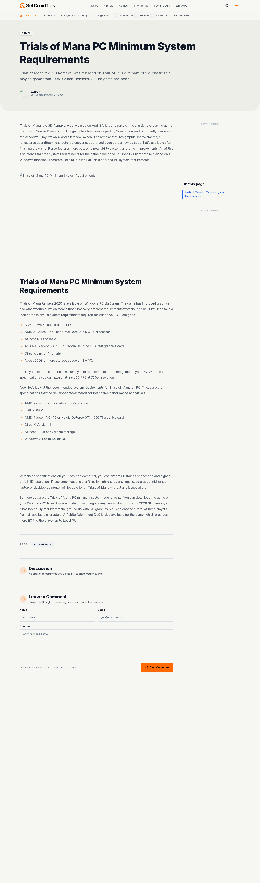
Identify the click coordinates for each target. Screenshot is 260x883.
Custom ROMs (126, 15)
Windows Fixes (182, 15)
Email (101, 609)
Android (108, 5)
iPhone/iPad (140, 5)
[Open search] (226, 5)
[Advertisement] (96, 458)
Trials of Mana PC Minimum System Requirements (205, 194)
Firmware (144, 15)
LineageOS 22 (68, 15)
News (94, 5)
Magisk (86, 15)
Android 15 (49, 15)
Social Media (162, 5)
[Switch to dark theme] (236, 5)
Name (23, 609)
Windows (181, 5)
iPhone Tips (161, 15)
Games (123, 5)
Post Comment (159, 667)
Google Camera (104, 15)
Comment (26, 626)
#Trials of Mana (42, 544)
